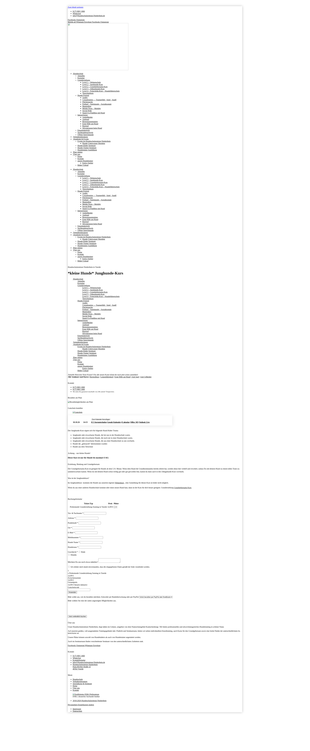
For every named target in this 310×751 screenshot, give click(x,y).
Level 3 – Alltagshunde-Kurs (93, 89)
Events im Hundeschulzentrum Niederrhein (94, 141)
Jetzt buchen (160, 422)
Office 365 (134, 422)
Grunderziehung (84, 80)
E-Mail (71, 533)
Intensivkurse (83, 115)
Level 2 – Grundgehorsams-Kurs (95, 87)
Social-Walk (87, 111)
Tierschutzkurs (87, 93)
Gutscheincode (73, 587)
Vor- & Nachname (75, 513)
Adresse (71, 518)
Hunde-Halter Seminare (87, 146)
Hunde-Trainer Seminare (87, 148)
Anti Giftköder (145, 377)
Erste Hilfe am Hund (90, 124)
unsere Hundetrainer (85, 161)
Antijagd (85, 119)
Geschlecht (73, 552)
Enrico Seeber (87, 163)
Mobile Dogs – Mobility (91, 108)
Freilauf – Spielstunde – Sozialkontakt (96, 104)
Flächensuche (87, 102)
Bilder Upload (83, 165)
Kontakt (81, 159)
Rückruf (85, 126)
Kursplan (81, 78)
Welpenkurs (119, 483)
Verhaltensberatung (80, 137)
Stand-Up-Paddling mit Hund (93, 113)
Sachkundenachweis (85, 132)
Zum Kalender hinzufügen (101, 419)
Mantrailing (86, 106)
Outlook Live (144, 422)
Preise (80, 156)
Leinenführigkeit (107, 377)
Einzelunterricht (84, 130)
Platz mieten (77, 152)
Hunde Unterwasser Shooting (93, 143)
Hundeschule (78, 74)
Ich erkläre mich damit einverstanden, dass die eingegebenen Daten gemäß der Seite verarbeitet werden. (110, 567)
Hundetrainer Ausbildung (87, 150)
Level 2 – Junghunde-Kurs (92, 84)
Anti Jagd (135, 377)
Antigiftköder (87, 117)
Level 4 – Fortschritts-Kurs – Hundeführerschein (101, 91)
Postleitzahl (73, 523)
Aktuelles (81, 76)
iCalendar (125, 422)
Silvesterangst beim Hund (92, 128)
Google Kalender (114, 422)
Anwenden (72, 592)
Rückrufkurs (94, 377)
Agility (85, 98)
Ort (70, 528)
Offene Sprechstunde (86, 135)
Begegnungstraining (90, 122)
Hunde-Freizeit (83, 95)
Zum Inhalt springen (75, 7)
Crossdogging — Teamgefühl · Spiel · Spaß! (99, 100)
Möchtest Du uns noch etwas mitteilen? (83, 562)
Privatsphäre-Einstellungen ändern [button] (81, 705)
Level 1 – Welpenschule (91, 82)
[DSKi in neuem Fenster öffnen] (86, 694)
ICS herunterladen (99, 422)
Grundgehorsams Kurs (182, 488)
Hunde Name (74, 542)
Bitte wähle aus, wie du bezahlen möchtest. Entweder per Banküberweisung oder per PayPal (103, 597)
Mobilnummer (74, 537)
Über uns (76, 154)
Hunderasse (73, 547)
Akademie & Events (81, 139)
